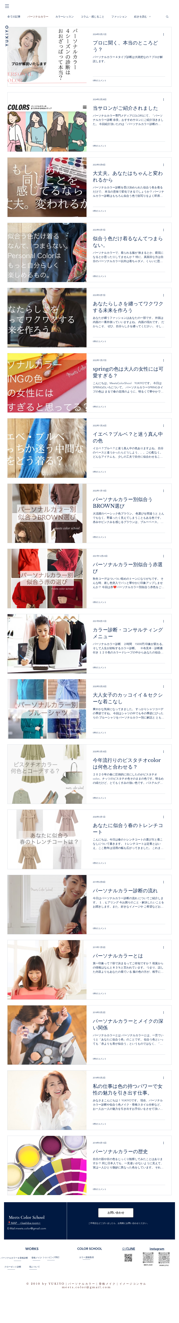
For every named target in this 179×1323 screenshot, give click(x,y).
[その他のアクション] (165, 34)
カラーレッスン (64, 16)
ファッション (119, 16)
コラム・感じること (92, 16)
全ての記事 (13, 16)
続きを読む (140, 16)
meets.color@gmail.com (31, 1228)
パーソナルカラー (37, 16)
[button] (7, 6)
